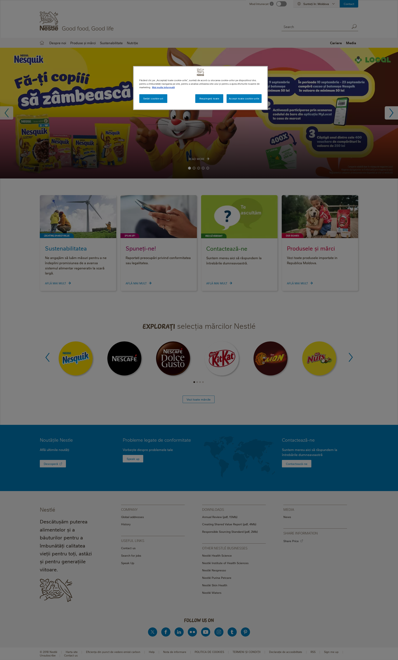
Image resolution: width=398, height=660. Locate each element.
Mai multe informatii (163, 87)
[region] (200, 88)
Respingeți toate (209, 98)
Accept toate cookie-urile (244, 98)
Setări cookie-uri (153, 98)
